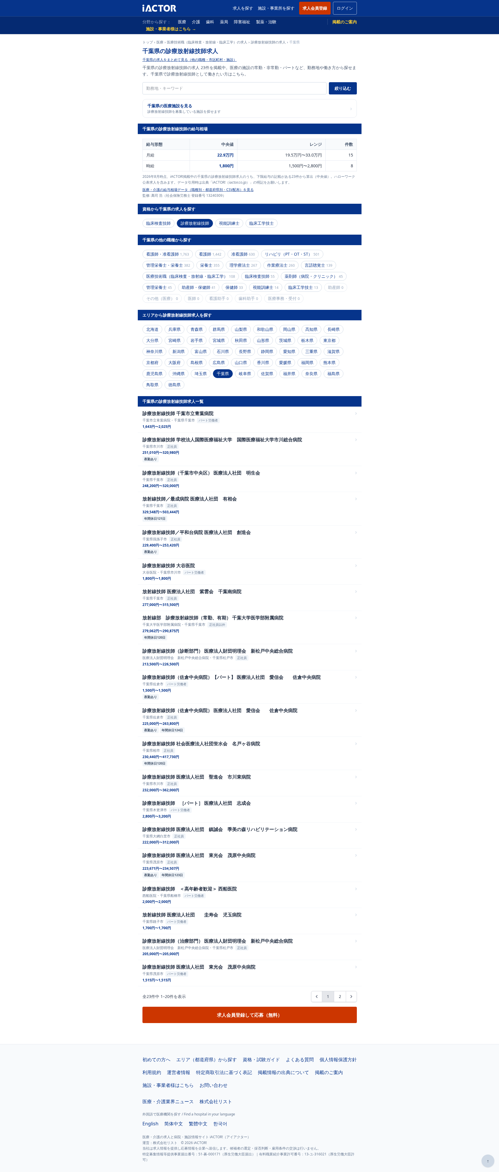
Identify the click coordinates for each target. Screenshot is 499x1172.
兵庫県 (174, 329)
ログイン (345, 8)
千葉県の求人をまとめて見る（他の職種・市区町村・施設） (189, 59)
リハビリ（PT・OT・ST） (292, 254)
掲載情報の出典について (283, 1072)
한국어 (220, 1123)
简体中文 (173, 1123)
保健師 (234, 287)
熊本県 (329, 362)
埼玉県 (201, 373)
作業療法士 (281, 265)
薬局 (224, 21)
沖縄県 (178, 373)
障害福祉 (242, 21)
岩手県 (197, 340)
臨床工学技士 (261, 223)
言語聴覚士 (318, 265)
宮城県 (219, 340)
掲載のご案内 (344, 21)
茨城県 (285, 340)
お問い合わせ (214, 1085)
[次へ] (351, 996)
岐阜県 (245, 373)
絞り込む (343, 88)
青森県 (197, 329)
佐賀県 (267, 373)
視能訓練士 (229, 223)
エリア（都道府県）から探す (206, 1059)
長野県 (245, 351)
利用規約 (151, 1072)
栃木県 (307, 340)
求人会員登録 (315, 8)
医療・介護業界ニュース (168, 1101)
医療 (182, 21)
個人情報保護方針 (338, 1059)
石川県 (223, 351)
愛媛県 (285, 362)
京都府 (152, 362)
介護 (196, 21)
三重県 (311, 351)
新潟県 (178, 351)
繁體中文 (198, 1123)
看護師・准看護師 (167, 254)
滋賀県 (333, 351)
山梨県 (241, 329)
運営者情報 (178, 1072)
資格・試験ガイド (261, 1059)
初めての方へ (156, 1059)
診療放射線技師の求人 (268, 42)
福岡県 (307, 362)
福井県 (289, 373)
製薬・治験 (266, 21)
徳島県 (174, 384)
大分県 (152, 340)
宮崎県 (174, 340)
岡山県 (289, 329)
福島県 (333, 373)
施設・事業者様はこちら (168, 1085)
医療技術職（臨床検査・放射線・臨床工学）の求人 (207, 42)
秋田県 (241, 340)
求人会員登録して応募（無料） (249, 1015)
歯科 (210, 21)
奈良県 (311, 373)
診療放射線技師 (195, 223)
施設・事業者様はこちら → (171, 28)
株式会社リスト (216, 1101)
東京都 (329, 340)
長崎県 (333, 329)
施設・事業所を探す (276, 8)
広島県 (219, 362)
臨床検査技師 (158, 223)
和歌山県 (265, 329)
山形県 (263, 340)
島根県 (197, 362)
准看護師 (243, 254)
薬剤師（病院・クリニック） (314, 276)
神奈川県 (154, 351)
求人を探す (243, 8)
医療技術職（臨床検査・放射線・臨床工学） (190, 276)
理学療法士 (243, 265)
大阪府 (174, 362)
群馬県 (219, 329)
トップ (147, 42)
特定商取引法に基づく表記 (224, 1072)
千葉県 (223, 373)
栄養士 (210, 265)
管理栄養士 (159, 287)
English (150, 1123)
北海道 (152, 329)
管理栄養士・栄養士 (168, 265)
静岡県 (267, 351)
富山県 (201, 351)
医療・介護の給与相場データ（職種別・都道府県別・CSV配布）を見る (198, 189)
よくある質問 (300, 1059)
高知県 (311, 329)
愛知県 (289, 351)
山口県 (241, 362)
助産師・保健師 (199, 287)
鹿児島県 (154, 373)
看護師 (210, 254)
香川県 (263, 362)
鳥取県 (152, 384)
